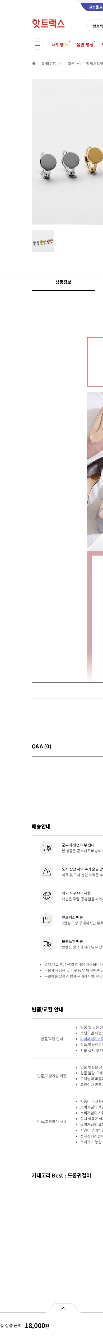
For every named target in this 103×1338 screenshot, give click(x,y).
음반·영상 (85, 44)
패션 (71, 63)
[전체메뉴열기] (37, 44)
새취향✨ (60, 44)
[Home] (34, 63)
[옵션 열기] (63, 1308)
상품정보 (63, 282)
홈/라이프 (48, 63)
